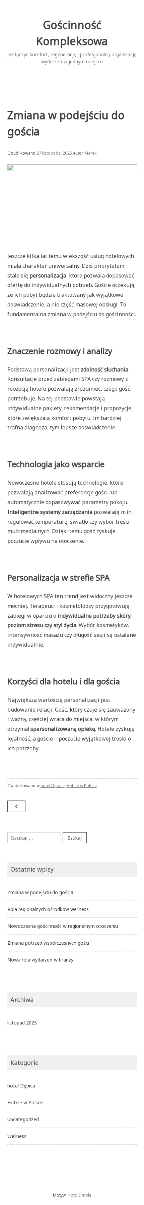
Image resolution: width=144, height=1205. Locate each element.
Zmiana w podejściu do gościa (40, 892)
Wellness (16, 1136)
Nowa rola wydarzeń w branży (40, 959)
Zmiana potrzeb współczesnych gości (48, 943)
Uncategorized (23, 1119)
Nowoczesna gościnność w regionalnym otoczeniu (62, 926)
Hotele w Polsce (82, 785)
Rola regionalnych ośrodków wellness (48, 909)
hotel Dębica (53, 785)
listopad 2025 (22, 1022)
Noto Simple (79, 1195)
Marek (90, 153)
